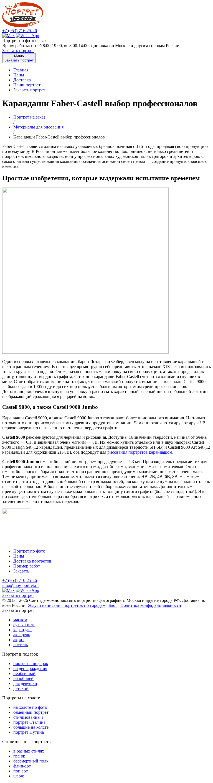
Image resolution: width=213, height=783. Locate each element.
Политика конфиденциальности (150, 605)
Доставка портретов (32, 561)
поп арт (20, 771)
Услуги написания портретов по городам (66, 605)
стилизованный (28, 717)
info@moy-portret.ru (20, 585)
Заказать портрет (18, 50)
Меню (19, 58)
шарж (18, 776)
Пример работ (26, 566)
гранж (19, 756)
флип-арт (22, 766)
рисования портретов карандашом (139, 452)
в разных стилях (28, 751)
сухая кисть (24, 624)
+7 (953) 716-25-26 (19, 30)
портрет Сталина (29, 722)
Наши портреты (28, 85)
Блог (112, 605)
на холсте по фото (30, 707)
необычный (24, 673)
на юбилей (23, 678)
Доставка (22, 80)
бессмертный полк (31, 761)
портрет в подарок (30, 663)
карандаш (22, 629)
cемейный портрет (31, 712)
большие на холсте (31, 727)
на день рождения (30, 668)
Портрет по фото (29, 551)
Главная (20, 70)
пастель (20, 644)
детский (21, 688)
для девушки (25, 683)
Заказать (21, 571)
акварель (21, 634)
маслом (20, 619)
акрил (18, 639)
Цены (18, 75)
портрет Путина (28, 732)
